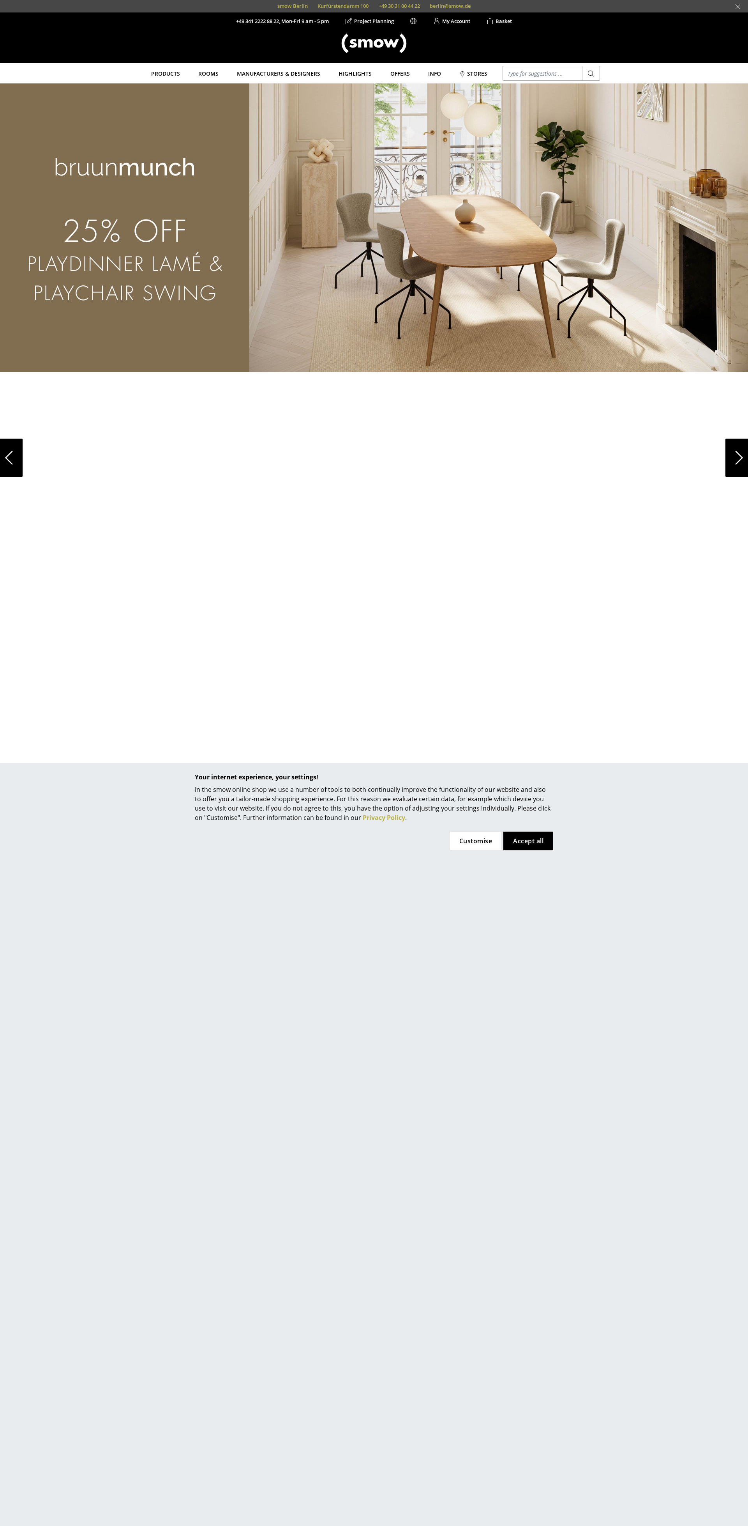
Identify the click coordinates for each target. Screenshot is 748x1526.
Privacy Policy (384, 817)
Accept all (528, 841)
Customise (475, 841)
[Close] (738, 6)
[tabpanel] (374, 227)
